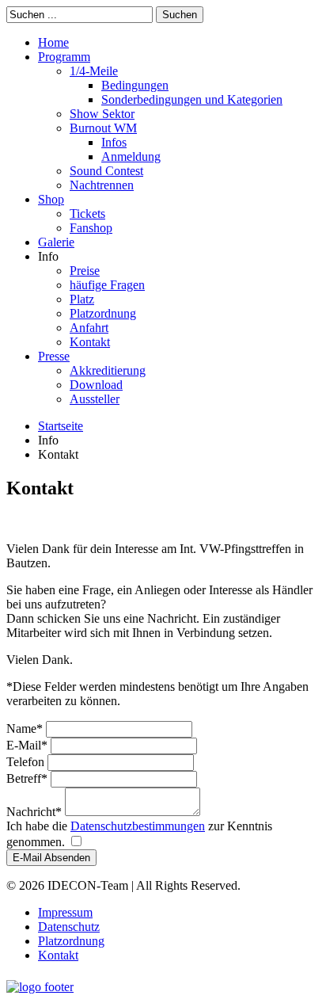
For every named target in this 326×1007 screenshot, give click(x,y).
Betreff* (28, 778)
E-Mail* (28, 745)
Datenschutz (69, 926)
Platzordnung (71, 941)
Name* (26, 728)
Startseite (60, 426)
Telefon (26, 762)
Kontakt (58, 955)
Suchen (179, 15)
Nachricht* (35, 811)
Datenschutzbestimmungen (137, 826)
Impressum (65, 912)
